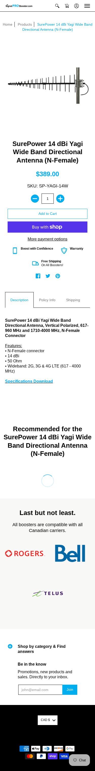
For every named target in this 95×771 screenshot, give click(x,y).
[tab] (19, 300)
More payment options (47, 239)
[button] (57, 5)
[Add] (60, 199)
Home (7, 24)
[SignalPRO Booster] (19, 5)
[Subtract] (35, 199)
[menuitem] (57, 5)
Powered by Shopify (47, 740)
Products (25, 24)
